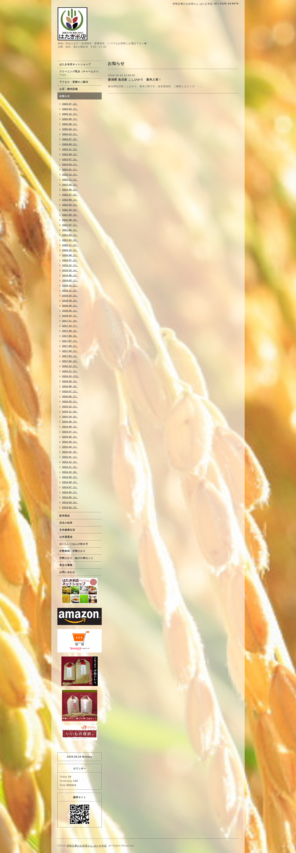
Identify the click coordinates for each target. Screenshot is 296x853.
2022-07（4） (70, 194)
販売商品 (64, 515)
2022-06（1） (70, 200)
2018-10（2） (70, 295)
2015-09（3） (70, 421)
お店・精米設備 (68, 89)
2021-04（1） (70, 235)
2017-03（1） (70, 356)
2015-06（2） (70, 437)
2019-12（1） (70, 265)
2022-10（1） (70, 184)
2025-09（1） (70, 119)
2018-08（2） (70, 305)
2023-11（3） (70, 149)
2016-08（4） (70, 386)
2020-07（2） (70, 260)
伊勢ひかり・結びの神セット (76, 558)
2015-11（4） (70, 411)
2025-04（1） (70, 129)
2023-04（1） (70, 164)
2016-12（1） (70, 366)
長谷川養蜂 (65, 565)
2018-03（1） (70, 316)
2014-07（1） (70, 487)
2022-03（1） (70, 205)
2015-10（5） (70, 416)
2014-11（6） (70, 467)
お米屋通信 (65, 536)
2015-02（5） (70, 452)
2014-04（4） (70, 502)
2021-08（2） (70, 220)
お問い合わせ (67, 572)
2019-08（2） (70, 275)
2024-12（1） (70, 134)
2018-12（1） (70, 285)
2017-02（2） (70, 361)
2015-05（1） (70, 442)
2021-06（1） (70, 230)
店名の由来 (65, 522)
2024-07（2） (70, 139)
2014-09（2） (70, 477)
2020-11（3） (70, 245)
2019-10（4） (70, 270)
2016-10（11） (70, 376)
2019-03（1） (70, 280)
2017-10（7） (70, 326)
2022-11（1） (70, 179)
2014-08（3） (70, 482)
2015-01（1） (70, 457)
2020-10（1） (70, 250)
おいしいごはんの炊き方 (73, 544)
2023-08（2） (70, 154)
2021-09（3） (70, 215)
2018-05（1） (70, 310)
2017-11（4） (70, 321)
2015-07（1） (70, 432)
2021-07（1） (70, 225)
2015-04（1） (70, 447)
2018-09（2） (70, 300)
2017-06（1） (70, 346)
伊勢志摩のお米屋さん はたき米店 (87, 845)
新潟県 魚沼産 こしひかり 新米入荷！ (134, 79)
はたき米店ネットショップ (75, 64)
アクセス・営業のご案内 (73, 81)
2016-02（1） (70, 401)
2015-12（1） (70, 406)
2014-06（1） (70, 492)
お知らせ (64, 96)
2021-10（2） (70, 210)
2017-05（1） (70, 351)
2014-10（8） (70, 472)
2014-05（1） (70, 497)
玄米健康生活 (67, 529)
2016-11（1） (70, 371)
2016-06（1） (70, 396)
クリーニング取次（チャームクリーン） (79, 73)
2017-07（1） (70, 341)
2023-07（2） (70, 159)
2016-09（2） (70, 381)
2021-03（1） (70, 240)
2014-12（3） (70, 462)
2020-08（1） (70, 255)
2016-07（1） (70, 391)
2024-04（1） (70, 144)
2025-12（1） (70, 114)
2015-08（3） (70, 426)
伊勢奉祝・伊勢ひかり (72, 551)
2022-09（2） (70, 189)
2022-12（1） (70, 174)
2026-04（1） (70, 109)
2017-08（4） (70, 336)
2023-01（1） (70, 169)
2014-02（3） (70, 507)
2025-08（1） (70, 124)
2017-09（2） (70, 331)
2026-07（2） (70, 104)
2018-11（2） (70, 290)
